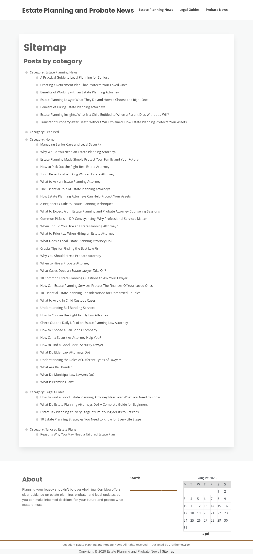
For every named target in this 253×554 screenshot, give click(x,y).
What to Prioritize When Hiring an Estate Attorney (77, 233)
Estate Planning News (156, 10)
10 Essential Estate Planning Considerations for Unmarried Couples (90, 293)
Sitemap (168, 551)
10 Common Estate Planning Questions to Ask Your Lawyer (83, 278)
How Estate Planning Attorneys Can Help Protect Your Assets (85, 196)
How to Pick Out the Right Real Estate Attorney (74, 167)
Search (135, 478)
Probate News (217, 10)
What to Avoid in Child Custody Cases (68, 300)
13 (205, 506)
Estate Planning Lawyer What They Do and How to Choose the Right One (94, 100)
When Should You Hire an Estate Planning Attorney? (79, 226)
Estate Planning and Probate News (78, 10)
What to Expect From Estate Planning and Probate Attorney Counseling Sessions (100, 211)
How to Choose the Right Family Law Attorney (74, 315)
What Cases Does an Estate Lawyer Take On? (73, 270)
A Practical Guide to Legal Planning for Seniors (74, 77)
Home (50, 139)
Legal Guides (189, 10)
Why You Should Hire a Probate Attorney (70, 256)
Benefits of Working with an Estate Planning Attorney (79, 92)
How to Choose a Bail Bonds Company (68, 330)
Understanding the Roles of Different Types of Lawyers (81, 360)
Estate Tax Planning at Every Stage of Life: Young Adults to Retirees (89, 412)
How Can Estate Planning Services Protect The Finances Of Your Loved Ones (96, 285)
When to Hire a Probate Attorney (64, 263)
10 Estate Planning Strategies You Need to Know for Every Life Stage (90, 419)
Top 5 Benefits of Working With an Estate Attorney (77, 174)
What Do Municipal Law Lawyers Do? (67, 374)
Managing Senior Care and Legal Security (70, 144)
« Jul (205, 534)
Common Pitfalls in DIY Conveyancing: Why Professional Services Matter (93, 218)
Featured (52, 132)
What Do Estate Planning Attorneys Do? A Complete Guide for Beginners (94, 404)
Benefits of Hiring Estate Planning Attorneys (72, 107)
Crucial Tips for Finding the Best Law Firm (70, 248)
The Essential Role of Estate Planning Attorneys (75, 189)
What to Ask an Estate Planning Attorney (70, 181)
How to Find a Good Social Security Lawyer (71, 345)
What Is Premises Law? (57, 382)
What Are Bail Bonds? (56, 367)
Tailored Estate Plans (60, 429)
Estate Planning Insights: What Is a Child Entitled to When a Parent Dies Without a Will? (104, 114)
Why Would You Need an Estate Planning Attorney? (78, 152)
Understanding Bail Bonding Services (67, 308)
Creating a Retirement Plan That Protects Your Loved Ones (83, 85)
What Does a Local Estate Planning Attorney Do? (76, 241)
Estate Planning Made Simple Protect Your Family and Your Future (89, 159)
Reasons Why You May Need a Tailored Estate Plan (77, 434)
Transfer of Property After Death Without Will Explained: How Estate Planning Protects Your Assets (113, 122)
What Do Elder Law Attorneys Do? (65, 352)
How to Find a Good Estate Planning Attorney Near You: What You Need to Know (100, 397)
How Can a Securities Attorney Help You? (70, 337)
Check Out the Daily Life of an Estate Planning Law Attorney (84, 323)
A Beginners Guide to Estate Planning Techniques (76, 204)
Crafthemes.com (180, 544)
